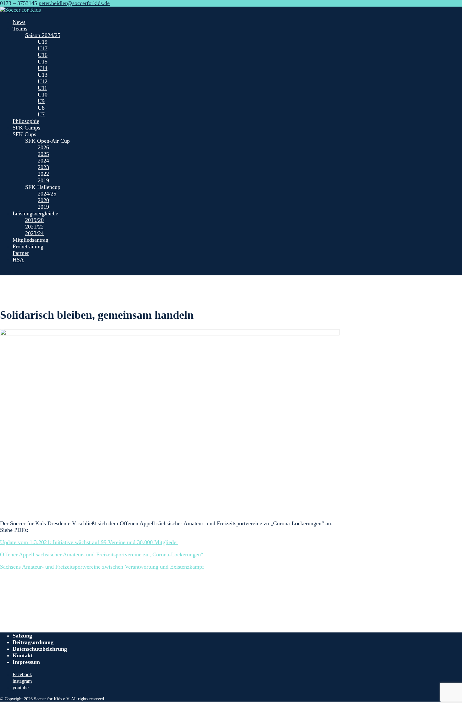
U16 (42, 55)
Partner (21, 253)
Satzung (22, 635)
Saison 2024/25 (42, 35)
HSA (18, 259)
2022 (43, 174)
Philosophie (26, 121)
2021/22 (34, 226)
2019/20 (34, 220)
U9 (41, 101)
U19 (42, 42)
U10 (42, 94)
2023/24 (34, 233)
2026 (43, 147)
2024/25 (47, 193)
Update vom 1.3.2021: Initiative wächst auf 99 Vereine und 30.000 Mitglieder (89, 542)
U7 (41, 114)
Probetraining (28, 246)
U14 (42, 68)
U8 (41, 108)
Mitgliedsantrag (30, 240)
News (19, 22)
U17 (42, 48)
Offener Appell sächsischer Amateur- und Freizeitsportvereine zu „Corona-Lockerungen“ (101, 554)
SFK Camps (26, 127)
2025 (43, 154)
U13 (42, 75)
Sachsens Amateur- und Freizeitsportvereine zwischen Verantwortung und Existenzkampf (102, 567)
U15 (42, 61)
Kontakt (23, 655)
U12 (42, 81)
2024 (43, 160)
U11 (42, 88)
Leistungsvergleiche (35, 213)
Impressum (26, 662)
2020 (43, 200)
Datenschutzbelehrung (40, 649)
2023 (43, 167)
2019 (43, 180)
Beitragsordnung (33, 642)
